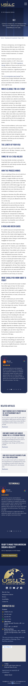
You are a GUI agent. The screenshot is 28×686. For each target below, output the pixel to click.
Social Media (5, 599)
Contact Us (5, 601)
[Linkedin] (7, 588)
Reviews (4, 597)
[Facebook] (21, 588)
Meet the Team (6, 592)
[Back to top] (12, 683)
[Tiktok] (18, 588)
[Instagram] (10, 588)
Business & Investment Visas (13, 38)
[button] (7, 389)
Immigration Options (7, 594)
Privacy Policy (8, 675)
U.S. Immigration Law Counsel (12, 76)
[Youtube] (14, 588)
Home (2, 38)
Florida (6, 664)
